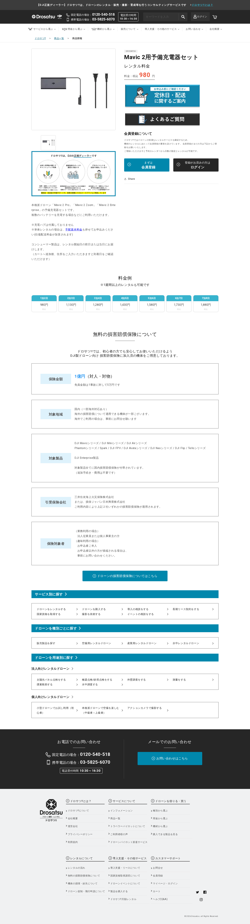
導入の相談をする (138, 609)
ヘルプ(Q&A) (160, 899)
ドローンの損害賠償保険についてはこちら (127, 576)
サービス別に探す (49, 594)
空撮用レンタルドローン (96, 643)
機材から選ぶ (160, 826)
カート (156, 891)
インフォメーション (121, 810)
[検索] (183, 16)
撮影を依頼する (91, 614)
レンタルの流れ (76, 867)
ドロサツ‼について (78, 810)
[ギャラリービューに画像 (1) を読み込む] (48, 142)
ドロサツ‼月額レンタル (123, 899)
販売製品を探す (46, 643)
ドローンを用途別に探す (54, 658)
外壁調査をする (136, 679)
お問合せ (158, 867)
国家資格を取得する (49, 614)
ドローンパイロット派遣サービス (129, 842)
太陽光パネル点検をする (51, 679)
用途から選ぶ (160, 818)
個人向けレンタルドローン (50, 697)
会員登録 (158, 875)
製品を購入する (119, 891)
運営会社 (73, 826)
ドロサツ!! (40, 38)
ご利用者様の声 (119, 834)
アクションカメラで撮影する (144, 708)
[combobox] (165, 16)
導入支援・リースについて (125, 867)
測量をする (179, 679)
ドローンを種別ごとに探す (56, 628)
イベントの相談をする (140, 614)
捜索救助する (45, 684)
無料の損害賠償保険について (84, 875)
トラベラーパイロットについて (127, 826)
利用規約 (73, 842)
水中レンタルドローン (186, 643)
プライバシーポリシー (80, 834)
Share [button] (131, 179)
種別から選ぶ (160, 810)
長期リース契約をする (186, 609)
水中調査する (90, 684)
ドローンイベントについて (125, 883)
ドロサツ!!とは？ (202, 4)
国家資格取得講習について (125, 875)
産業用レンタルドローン (142, 643)
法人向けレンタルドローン (50, 668)
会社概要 (73, 818)
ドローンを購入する (94, 609)
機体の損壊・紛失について (83, 883)
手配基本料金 (73, 229)
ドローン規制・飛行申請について (86, 891)
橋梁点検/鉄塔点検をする (97, 679)
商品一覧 (59, 38)
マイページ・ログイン (165, 883)
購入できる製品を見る (165, 834)
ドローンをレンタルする (51, 609)
